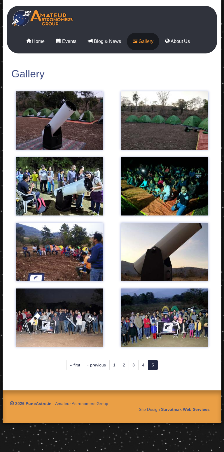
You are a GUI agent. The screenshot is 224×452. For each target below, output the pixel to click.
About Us (180, 41)
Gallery (145, 41)
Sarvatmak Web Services (185, 409)
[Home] (45, 18)
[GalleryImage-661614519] (59, 317)
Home (38, 41)
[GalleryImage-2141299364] (164, 252)
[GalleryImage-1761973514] (59, 186)
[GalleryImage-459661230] (164, 317)
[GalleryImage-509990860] (164, 186)
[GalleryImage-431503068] (164, 120)
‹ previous (97, 365)
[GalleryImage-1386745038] (59, 120)
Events (68, 41)
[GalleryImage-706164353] (59, 252)
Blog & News (107, 41)
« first (75, 365)
